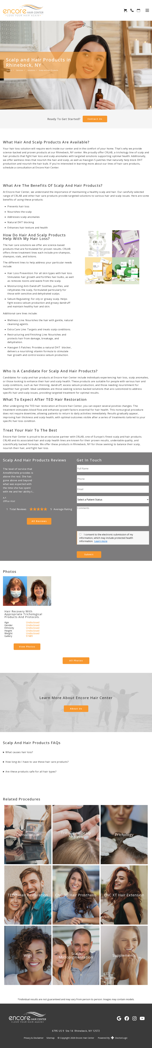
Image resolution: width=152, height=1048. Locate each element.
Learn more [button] (100, 541)
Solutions (31, 70)
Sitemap (50, 1038)
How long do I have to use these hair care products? (37, 761)
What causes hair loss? (19, 752)
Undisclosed (32, 622)
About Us (76, 708)
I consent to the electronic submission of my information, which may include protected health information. (106, 538)
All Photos (76, 660)
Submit (89, 554)
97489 (29, 636)
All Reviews (39, 521)
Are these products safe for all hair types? (31, 771)
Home (9, 70)
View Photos (27, 646)
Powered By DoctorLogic (113, 1037)
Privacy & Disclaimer (33, 1038)
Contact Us (95, 118)
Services (19, 70)
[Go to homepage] (59, 10)
